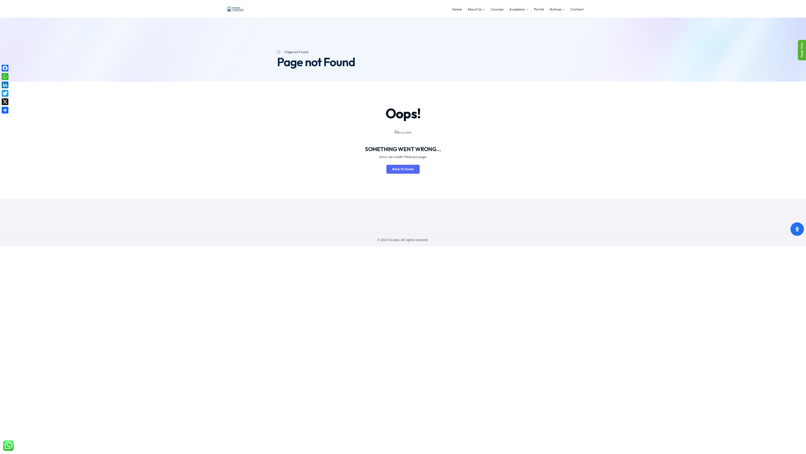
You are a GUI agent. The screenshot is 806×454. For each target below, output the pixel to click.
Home (457, 9)
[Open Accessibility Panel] (797, 229)
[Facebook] (5, 68)
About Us (474, 9)
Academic (517, 9)
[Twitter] (5, 93)
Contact (577, 9)
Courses (497, 9)
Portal (539, 9)
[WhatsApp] (5, 76)
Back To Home (403, 169)
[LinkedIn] (5, 85)
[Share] (5, 110)
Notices (555, 9)
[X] (5, 102)
